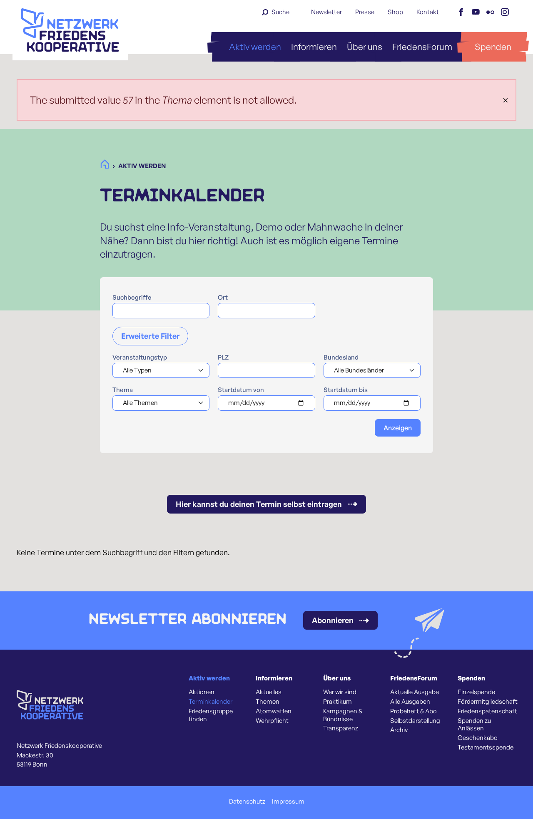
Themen (267, 701)
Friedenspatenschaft (487, 711)
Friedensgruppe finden (211, 715)
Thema (122, 390)
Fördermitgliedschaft (488, 701)
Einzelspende (476, 692)
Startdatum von (241, 390)
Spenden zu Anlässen (474, 724)
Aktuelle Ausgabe (414, 692)
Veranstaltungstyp (139, 357)
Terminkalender (210, 701)
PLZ (223, 357)
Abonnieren (333, 620)
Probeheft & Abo (413, 711)
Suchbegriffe (132, 297)
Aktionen (201, 692)
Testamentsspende (485, 747)
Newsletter (326, 12)
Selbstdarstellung (415, 721)
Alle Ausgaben (410, 701)
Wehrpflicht (272, 721)
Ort (223, 297)
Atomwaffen (273, 711)
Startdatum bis (346, 390)
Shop (395, 12)
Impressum (288, 801)
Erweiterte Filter (150, 335)
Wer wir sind (339, 692)
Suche (280, 12)
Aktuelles (268, 692)
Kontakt (427, 12)
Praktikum (337, 701)
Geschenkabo (478, 738)
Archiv (399, 730)
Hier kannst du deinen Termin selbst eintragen (259, 504)
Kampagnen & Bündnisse (342, 715)
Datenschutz (247, 801)
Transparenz (340, 728)
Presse (364, 12)
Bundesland (341, 357)
